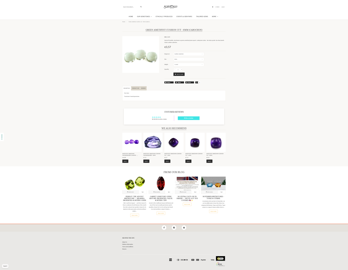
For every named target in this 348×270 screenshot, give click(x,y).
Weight (166, 64)
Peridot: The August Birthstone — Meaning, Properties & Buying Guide (134, 198)
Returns (124, 249)
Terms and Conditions (127, 246)
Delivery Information (127, 244)
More (214, 16)
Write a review (188, 118)
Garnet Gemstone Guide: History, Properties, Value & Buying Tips (160, 198)
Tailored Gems (202, 16)
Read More (135, 215)
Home (131, 16)
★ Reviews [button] (2, 137)
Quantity (166, 69)
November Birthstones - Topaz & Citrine (213, 197)
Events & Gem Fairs (184, 16)
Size (165, 59)
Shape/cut (167, 54)
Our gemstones (143, 16)
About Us (124, 242)
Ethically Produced (164, 16)
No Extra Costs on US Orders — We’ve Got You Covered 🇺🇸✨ (187, 198)
